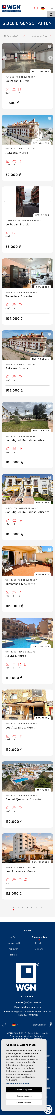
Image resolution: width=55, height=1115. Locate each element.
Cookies (28, 1036)
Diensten (39, 943)
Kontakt (13, 954)
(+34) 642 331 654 (32, 1002)
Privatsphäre (16, 1036)
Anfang (13, 937)
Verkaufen (13, 948)
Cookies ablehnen (23, 1102)
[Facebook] (51, 1024)
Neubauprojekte (14, 943)
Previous (4, 58)
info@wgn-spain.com (31, 1007)
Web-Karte (39, 1036)
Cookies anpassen (24, 1096)
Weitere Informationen (17, 1083)
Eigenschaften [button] (39, 937)
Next (50, 58)
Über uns (39, 948)
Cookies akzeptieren (24, 1089)
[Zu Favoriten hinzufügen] (49, 46)
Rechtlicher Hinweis (38, 1033)
